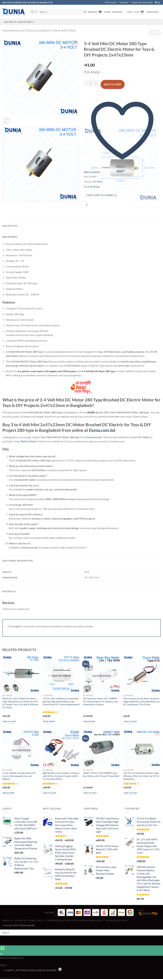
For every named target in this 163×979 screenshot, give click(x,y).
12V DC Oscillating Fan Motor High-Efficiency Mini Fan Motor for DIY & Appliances (141, 776)
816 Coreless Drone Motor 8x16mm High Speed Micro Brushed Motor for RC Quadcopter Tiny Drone (141, 701)
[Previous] (4, 204)
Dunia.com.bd (102, 430)
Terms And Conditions (58, 920)
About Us (7, 920)
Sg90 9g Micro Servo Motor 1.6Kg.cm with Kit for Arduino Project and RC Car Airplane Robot (61, 776)
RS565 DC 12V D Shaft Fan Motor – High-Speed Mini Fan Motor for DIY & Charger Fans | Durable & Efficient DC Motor (20, 703)
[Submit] (85, 12)
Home (6, 30)
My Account (110, 2)
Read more (49, 721)
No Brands (95, 186)
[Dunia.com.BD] (13, 12)
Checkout (124, 2)
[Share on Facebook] (86, 205)
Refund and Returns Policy (88, 920)
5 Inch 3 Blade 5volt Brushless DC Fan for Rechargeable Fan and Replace (19, 776)
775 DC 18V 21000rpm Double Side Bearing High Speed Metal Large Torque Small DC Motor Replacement (61, 701)
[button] (135, 11)
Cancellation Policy (116, 920)
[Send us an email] (156, 2)
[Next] (14, 119)
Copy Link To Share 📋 (101, 195)
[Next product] (151, 32)
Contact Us (20, 920)
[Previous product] (157, 32)
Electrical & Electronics (18, 22)
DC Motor (70, 30)
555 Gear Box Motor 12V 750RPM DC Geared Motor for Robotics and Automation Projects (100, 701)
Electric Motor (52, 30)
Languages (152, 12)
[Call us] (159, 2)
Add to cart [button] (9, 721)
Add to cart (112, 84)
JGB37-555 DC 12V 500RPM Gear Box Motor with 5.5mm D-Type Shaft (101, 774)
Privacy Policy (36, 920)
